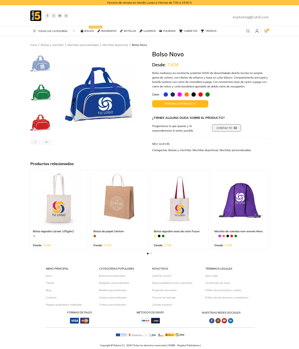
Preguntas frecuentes (164, 290)
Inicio (33, 45)
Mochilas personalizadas (83, 45)
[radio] (166, 94)
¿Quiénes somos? (162, 275)
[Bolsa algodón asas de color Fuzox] (179, 198)
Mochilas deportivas (115, 45)
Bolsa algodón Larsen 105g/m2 (53, 231)
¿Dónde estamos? (162, 304)
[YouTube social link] (59, 15)
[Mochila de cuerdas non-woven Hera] (240, 198)
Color (155, 94)
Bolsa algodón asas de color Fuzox (177, 231)
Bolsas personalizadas (112, 275)
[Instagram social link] (53, 15)
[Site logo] (35, 15)
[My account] (257, 31)
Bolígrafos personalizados (114, 282)
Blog (48, 290)
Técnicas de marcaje (163, 297)
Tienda (50, 282)
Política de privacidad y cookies (223, 290)
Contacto (51, 297)
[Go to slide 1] (148, 253)
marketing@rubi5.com (251, 17)
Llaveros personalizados (113, 297)
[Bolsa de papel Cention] (119, 198)
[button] (35, 142)
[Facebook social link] (47, 15)
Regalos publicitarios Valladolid (64, 304)
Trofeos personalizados (112, 304)
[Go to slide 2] (151, 253)
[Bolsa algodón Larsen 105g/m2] (58, 198)
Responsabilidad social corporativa (172, 282)
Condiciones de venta (217, 282)
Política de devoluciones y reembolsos (227, 297)
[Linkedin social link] (66, 15)
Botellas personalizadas (113, 290)
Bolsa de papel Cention (108, 231)
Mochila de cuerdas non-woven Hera (238, 231)
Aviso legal (211, 275)
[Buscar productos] (248, 31)
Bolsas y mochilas (52, 45)
